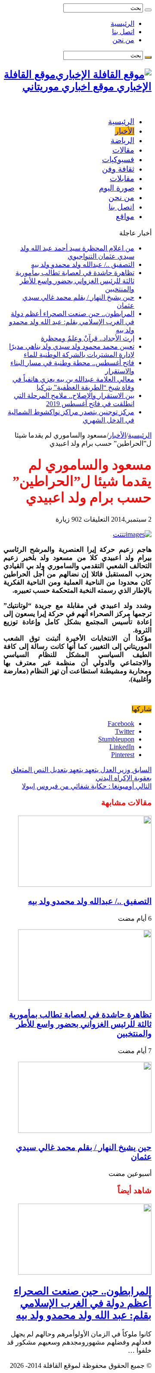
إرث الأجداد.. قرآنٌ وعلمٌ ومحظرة (87, 338)
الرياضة (122, 140)
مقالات (123, 150)
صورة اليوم (116, 188)
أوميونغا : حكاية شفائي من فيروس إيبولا (87, 786)
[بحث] (148, 10)
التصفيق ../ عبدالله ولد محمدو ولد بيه (82, 264)
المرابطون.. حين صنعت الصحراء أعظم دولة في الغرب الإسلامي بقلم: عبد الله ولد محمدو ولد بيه (71, 322)
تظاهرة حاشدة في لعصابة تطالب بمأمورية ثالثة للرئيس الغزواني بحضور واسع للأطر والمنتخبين (75, 281)
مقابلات (122, 178)
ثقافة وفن (118, 169)
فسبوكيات (118, 159)
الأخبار (124, 131)
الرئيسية (122, 23)
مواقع (125, 216)
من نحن (123, 40)
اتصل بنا (123, 31)
